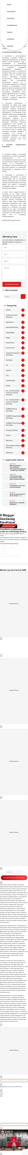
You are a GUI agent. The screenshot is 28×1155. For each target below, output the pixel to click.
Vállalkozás (9, 452)
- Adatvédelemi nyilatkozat (7, 548)
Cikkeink (9, 32)
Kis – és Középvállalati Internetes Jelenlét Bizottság (12, 393)
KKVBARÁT (10, 39)
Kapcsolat (10, 46)
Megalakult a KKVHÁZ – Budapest (17, 503)
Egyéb (8, 337)
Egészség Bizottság (12, 327)
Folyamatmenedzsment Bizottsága (13, 354)
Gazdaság (9, 360)
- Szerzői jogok (4, 545)
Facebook (5, 561)
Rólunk (9, 4)
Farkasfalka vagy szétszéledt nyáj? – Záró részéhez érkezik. (17, 477)
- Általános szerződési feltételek (9, 556)
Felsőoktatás (10, 342)
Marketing (9, 440)
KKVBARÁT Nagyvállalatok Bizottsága (14, 417)
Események (10, 18)
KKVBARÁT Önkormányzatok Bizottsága (14, 424)
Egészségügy (10, 332)
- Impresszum (3, 550)
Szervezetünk (11, 11)
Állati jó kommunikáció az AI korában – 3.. (17, 495)
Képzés (8, 385)
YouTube (24, 561)
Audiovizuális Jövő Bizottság (11, 316)
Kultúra (8, 435)
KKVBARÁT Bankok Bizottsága (11, 410)
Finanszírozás (10, 348)
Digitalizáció (10, 322)
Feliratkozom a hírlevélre (14, 878)
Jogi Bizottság (10, 380)
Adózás (8, 310)
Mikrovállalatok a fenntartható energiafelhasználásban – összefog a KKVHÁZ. (18, 468)
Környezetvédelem (12, 430)
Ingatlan (8, 370)
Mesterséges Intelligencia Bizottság (14, 446)
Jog (7, 375)
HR (7, 365)
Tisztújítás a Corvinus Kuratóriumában (17, 486)
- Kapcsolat (3, 553)
